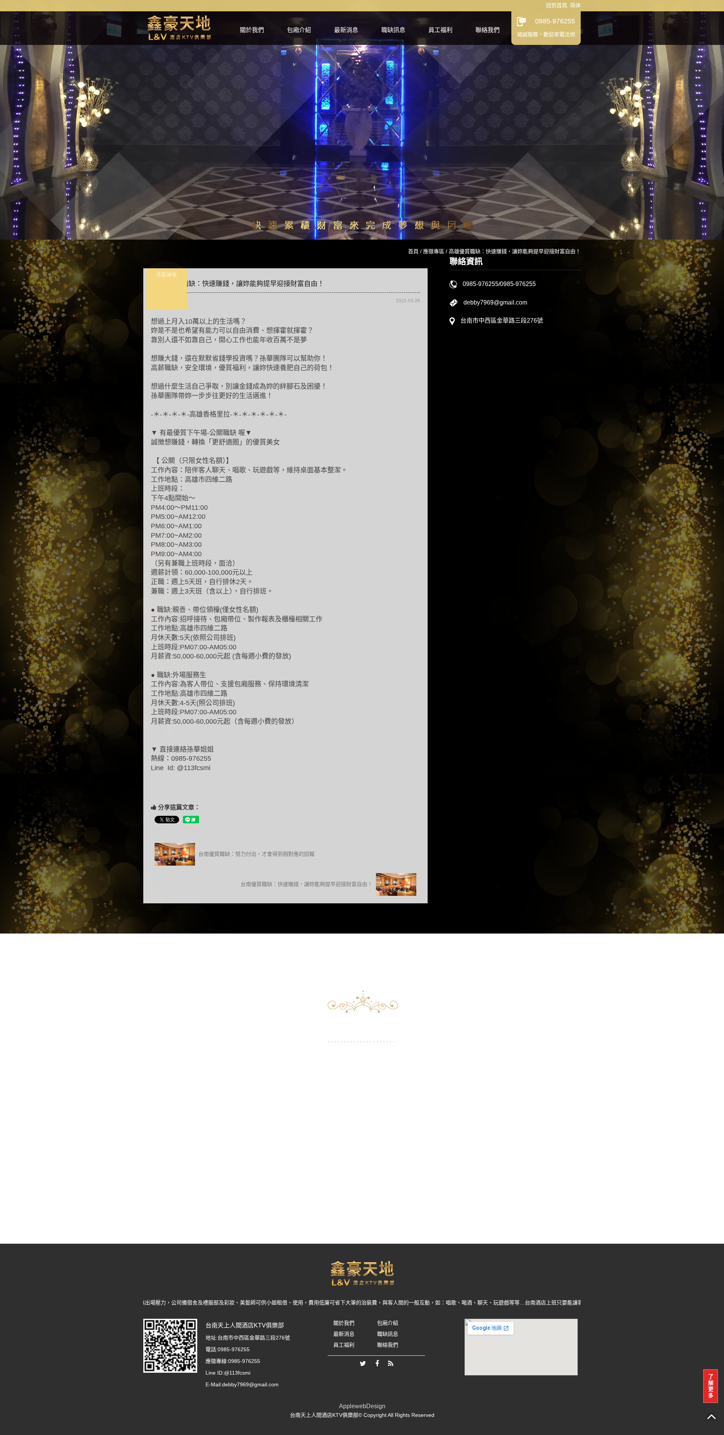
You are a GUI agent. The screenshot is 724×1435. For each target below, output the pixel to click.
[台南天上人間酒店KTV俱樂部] (178, 27)
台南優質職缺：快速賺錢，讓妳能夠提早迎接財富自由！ (307, 884)
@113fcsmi (237, 1373)
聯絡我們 (488, 30)
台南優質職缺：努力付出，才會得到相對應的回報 (255, 854)
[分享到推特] (363, 1364)
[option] (216, 1119)
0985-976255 (555, 21)
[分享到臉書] (377, 1364)
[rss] (390, 1364)
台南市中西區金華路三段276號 (501, 320)
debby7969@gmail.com (495, 302)
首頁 (413, 251)
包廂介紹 (299, 30)
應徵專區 (433, 251)
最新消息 (346, 30)
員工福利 (440, 30)
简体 (575, 5)
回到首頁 (556, 5)
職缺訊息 (393, 30)
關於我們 (252, 30)
